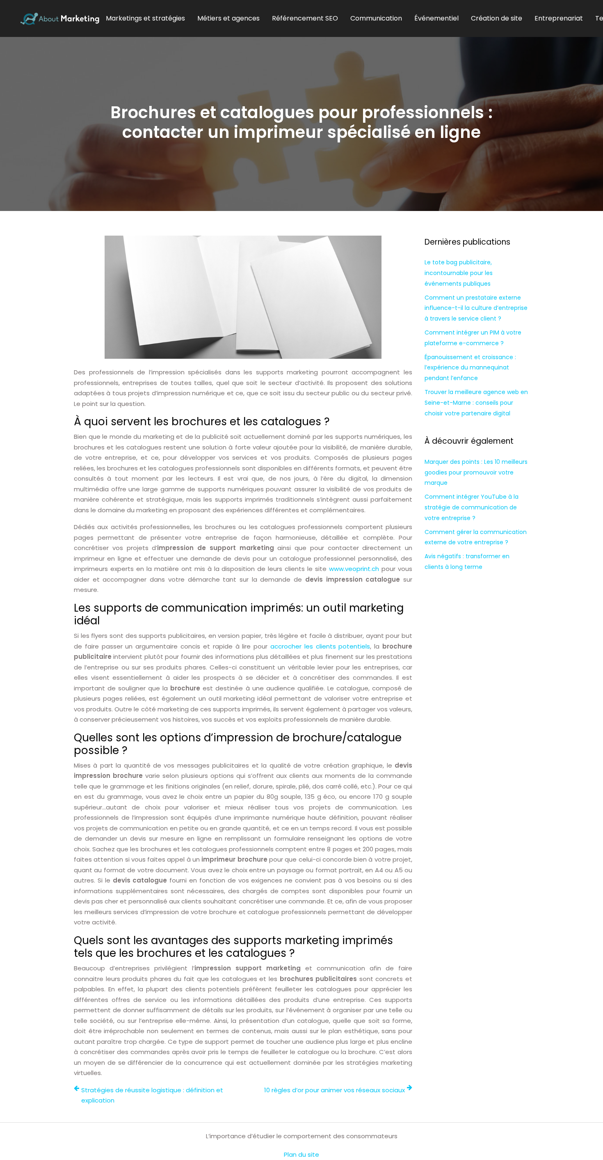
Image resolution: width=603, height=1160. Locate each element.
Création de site (496, 18)
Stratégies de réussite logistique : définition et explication (152, 1095)
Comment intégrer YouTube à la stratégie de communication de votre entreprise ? (471, 507)
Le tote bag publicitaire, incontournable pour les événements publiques (459, 273)
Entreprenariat (558, 18)
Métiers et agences (228, 18)
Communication (376, 18)
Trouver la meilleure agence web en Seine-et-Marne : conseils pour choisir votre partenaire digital (476, 402)
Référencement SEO (305, 18)
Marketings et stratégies (145, 18)
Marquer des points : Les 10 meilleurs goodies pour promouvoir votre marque (476, 472)
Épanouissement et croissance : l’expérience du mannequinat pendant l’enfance (470, 368)
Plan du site (301, 1154)
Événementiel (436, 18)
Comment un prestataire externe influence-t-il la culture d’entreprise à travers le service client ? (476, 308)
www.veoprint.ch (354, 568)
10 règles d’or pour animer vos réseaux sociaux (334, 1090)
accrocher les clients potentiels (320, 646)
